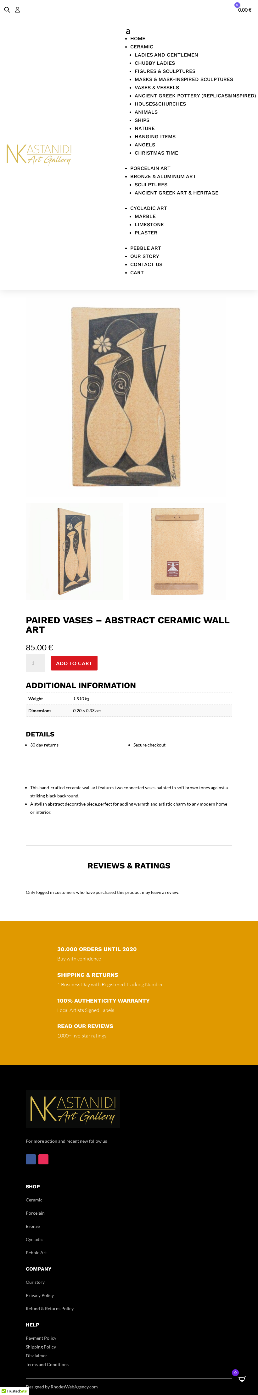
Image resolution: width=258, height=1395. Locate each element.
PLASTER (146, 233)
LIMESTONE (149, 224)
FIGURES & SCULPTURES (165, 71)
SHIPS (142, 120)
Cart (137, 273)
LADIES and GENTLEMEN (166, 55)
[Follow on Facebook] (31, 1159)
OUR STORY (144, 256)
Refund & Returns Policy (50, 1308)
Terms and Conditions (47, 1364)
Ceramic (34, 1199)
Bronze (33, 1226)
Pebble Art (36, 1252)
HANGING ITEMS (155, 137)
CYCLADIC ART (148, 208)
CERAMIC (141, 47)
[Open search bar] (7, 9)
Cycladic (34, 1239)
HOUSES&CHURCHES (160, 104)
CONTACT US (146, 264)
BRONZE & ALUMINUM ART (163, 176)
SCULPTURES (151, 185)
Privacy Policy (40, 1295)
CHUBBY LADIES (155, 63)
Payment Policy (41, 1338)
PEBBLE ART (145, 248)
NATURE (145, 128)
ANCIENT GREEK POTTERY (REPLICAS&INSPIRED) (195, 96)
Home (137, 38)
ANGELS (145, 145)
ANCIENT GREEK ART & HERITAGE (176, 193)
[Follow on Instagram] (43, 1159)
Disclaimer (36, 1355)
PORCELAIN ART (150, 168)
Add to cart (74, 663)
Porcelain (35, 1213)
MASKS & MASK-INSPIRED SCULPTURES (184, 79)
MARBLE (145, 216)
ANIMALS (146, 112)
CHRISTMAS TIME (156, 153)
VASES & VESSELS (157, 87)
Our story (35, 1282)
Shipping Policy (41, 1346)
